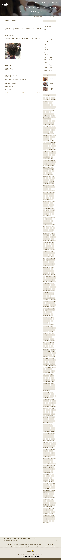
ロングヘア (54, 128)
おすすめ (49, 106)
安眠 (46, 381)
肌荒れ (49, 370)
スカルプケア (51, 101)
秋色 (51, 167)
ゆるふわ (49, 117)
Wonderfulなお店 (49, 242)
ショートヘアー (48, 122)
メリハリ (49, 285)
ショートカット (45, 256)
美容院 (47, 438)
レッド (53, 226)
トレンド (44, 103)
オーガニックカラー (45, 449)
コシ (46, 354)
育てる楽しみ (45, 445)
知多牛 (52, 492)
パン (49, 272)
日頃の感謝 (51, 406)
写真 (54, 465)
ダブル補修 (49, 367)
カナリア (50, 408)
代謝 (45, 219)
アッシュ (44, 254)
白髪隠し (47, 356)
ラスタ (54, 413)
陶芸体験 (44, 315)
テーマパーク (50, 149)
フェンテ (52, 495)
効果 (52, 254)
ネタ (54, 429)
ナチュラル (48, 156)
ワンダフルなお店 (52, 249)
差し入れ (52, 267)
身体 (53, 354)
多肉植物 (53, 183)
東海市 (44, 97)
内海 (44, 167)
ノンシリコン (45, 160)
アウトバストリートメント (46, 499)
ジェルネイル (45, 119)
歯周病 (44, 342)
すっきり (50, 188)
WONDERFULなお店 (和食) (48, 57)
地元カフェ (47, 135)
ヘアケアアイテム (50, 354)
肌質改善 (53, 235)
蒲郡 (54, 160)
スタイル (47, 522)
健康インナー (52, 431)
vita (49, 438)
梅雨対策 (44, 431)
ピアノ (47, 476)
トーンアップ (53, 401)
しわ (53, 440)
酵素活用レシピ (46, 47)
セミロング (49, 165)
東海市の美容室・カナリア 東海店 (10, 83)
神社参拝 (47, 331)
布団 (52, 213)
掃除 (49, 481)
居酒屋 (51, 304)
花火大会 (53, 144)
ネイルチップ (50, 420)
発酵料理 (50, 506)
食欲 (48, 504)
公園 (47, 267)
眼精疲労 (52, 383)
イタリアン (44, 304)
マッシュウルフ (50, 308)
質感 (51, 217)
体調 (53, 504)
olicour (52, 470)
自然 (53, 417)
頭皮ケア (52, 479)
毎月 (47, 301)
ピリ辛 (47, 424)
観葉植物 (44, 467)
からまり (44, 488)
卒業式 (47, 183)
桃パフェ (50, 508)
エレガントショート (45, 263)
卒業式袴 (51, 240)
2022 (44, 135)
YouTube (47, 358)
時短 (50, 401)
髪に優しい (44, 474)
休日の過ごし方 (45, 115)
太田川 (48, 304)
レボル (52, 461)
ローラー (48, 495)
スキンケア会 (48, 431)
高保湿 (48, 474)
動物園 (46, 147)
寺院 (53, 279)
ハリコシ (50, 219)
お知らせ (50, 329)
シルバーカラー (45, 297)
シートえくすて (51, 447)
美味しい (44, 158)
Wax (48, 138)
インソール (49, 226)
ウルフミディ (45, 285)
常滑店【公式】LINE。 (43, 4)
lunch (44, 281)
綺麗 (46, 194)
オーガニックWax (45, 513)
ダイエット (44, 363)
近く (44, 454)
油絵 (54, 299)
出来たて (44, 465)
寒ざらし (44, 517)
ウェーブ (47, 128)
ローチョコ (44, 288)
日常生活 (45, 52)
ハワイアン (54, 304)
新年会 (53, 329)
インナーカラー (53, 115)
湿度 (44, 147)
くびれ (52, 194)
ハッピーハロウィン (48, 185)
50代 (47, 501)
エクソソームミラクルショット (48, 39)
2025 (46, 342)
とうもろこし (52, 511)
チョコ (51, 190)
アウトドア (49, 404)
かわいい (46, 367)
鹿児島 (52, 265)
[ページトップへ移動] (56, 540)
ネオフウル (51, 392)
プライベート (45, 413)
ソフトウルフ (45, 372)
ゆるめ (49, 158)
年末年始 (44, 329)
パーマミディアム (45, 124)
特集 (44, 358)
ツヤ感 (44, 476)
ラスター (52, 397)
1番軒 (47, 467)
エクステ (54, 349)
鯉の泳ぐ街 (48, 517)
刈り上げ (44, 201)
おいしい (48, 131)
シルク (54, 151)
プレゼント (52, 256)
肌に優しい (52, 476)
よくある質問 (46, 49)
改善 (46, 279)
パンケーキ (48, 251)
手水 (51, 224)
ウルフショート (53, 285)
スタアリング (45, 497)
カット (45, 31)
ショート (44, 99)
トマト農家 (44, 292)
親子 (48, 415)
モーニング (44, 326)
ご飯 (48, 113)
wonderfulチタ (51, 451)
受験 (49, 479)
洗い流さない (50, 319)
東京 (46, 281)
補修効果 (44, 447)
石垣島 (49, 274)
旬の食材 (49, 511)
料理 (52, 331)
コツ (44, 110)
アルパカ (44, 456)
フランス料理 (45, 249)
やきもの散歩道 (52, 395)
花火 (53, 133)
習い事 (51, 306)
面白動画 (49, 470)
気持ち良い (48, 379)
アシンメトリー (45, 370)
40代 (51, 97)
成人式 (44, 226)
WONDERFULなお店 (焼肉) (48, 67)
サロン (52, 106)
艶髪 (47, 103)
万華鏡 (53, 176)
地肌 (44, 365)
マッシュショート (45, 181)
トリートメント (45, 106)
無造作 (44, 142)
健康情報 (45, 42)
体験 (47, 417)
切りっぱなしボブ (48, 167)
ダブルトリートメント (52, 449)
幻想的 (47, 442)
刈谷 (44, 299)
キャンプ (44, 183)
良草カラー (45, 37)
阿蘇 (47, 322)
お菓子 (53, 197)
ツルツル (44, 242)
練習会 (49, 256)
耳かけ (48, 119)
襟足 (52, 242)
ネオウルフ (49, 194)
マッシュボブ (45, 463)
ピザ (46, 415)
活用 (51, 370)
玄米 (44, 308)
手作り (47, 178)
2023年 (53, 224)
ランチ (49, 115)
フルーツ (50, 301)
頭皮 (51, 158)
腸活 (50, 140)
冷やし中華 (49, 445)
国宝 (49, 244)
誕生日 (48, 213)
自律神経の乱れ (45, 383)
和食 (50, 263)
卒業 (46, 374)
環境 (49, 299)
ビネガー (53, 292)
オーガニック (45, 138)
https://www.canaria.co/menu (10, 60)
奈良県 (53, 308)
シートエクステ (45, 351)
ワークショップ (49, 288)
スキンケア (50, 340)
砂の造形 (48, 406)
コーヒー (44, 483)
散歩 (50, 197)
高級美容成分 (49, 472)
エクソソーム (52, 324)
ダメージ (50, 520)
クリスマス (51, 206)
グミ (44, 429)
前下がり (52, 238)
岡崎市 (50, 417)
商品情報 (45, 44)
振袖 (52, 333)
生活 (48, 401)
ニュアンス (54, 135)
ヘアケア (50, 126)
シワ (44, 433)
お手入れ (51, 131)
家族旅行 (50, 424)
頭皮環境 (49, 515)
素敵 (47, 254)
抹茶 (48, 338)
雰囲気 (44, 522)
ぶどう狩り (48, 317)
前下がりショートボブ (46, 240)
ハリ (44, 354)
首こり (52, 360)
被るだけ (44, 395)
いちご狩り (44, 247)
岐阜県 (44, 210)
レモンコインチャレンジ (52, 483)
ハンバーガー (49, 492)
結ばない (47, 260)
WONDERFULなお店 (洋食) (48, 59)
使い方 (44, 374)
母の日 (54, 406)
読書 (47, 219)
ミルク (49, 486)
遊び (52, 404)
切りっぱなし (50, 133)
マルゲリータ (49, 292)
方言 (54, 367)
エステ (53, 433)
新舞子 (47, 390)
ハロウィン (47, 197)
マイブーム (47, 429)
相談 (47, 520)
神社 (44, 108)
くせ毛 (52, 499)
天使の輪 (44, 151)
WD (53, 319)
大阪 (48, 249)
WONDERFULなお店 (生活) (48, 69)
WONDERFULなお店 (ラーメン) (48, 64)
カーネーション (47, 454)
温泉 (51, 274)
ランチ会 (47, 258)
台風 (53, 181)
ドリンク (48, 235)
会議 (44, 331)
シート (54, 363)
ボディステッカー (45, 360)
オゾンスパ (49, 456)
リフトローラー (50, 342)
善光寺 (52, 208)
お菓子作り (44, 176)
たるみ (46, 433)
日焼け (44, 442)
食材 (44, 356)
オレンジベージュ (45, 169)
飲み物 (48, 363)
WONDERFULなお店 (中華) (48, 60)
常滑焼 (52, 313)
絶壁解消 (50, 128)
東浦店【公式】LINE (53, 4)
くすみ (48, 497)
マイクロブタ (53, 163)
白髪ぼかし (44, 492)
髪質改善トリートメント (46, 217)
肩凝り (51, 488)
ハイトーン (48, 233)
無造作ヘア (44, 156)
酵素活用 (52, 317)
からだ (50, 331)
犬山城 (47, 244)
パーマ (46, 110)
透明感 (44, 260)
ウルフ (44, 126)
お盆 (47, 447)
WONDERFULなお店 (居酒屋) (48, 65)
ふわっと (44, 235)
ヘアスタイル (48, 99)
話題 (47, 163)
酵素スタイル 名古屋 (47, 46)
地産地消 (47, 506)
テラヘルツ (44, 495)
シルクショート (45, 174)
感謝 (44, 420)
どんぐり (53, 178)
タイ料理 (44, 424)
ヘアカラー (48, 199)
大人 (44, 206)
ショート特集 (52, 385)
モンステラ (52, 272)
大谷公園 (49, 372)
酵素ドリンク (50, 222)
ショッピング (52, 233)
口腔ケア (48, 488)
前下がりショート (53, 281)
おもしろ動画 (51, 429)
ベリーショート (45, 113)
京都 (53, 244)
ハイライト (49, 147)
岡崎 (44, 279)
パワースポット (47, 108)
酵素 (52, 140)
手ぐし (48, 279)
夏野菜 (52, 151)
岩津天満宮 (52, 481)
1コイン (54, 488)
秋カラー (44, 192)
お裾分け (53, 185)
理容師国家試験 (51, 142)
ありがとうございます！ (46, 324)
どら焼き (47, 276)
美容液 (52, 169)
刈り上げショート (49, 201)
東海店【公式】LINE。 (33, 4)
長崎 (52, 367)
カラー (46, 165)
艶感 (48, 140)
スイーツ (50, 260)
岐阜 (54, 106)
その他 (45, 55)
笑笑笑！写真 (46, 54)
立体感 (53, 147)
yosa (51, 433)
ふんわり (51, 135)
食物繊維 (51, 363)
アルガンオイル (45, 399)
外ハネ (47, 126)
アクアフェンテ (51, 513)
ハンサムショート (49, 144)
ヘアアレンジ (50, 110)
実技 (54, 142)
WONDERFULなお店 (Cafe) (48, 62)
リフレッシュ (45, 511)
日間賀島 (54, 420)
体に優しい (51, 326)
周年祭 (52, 320)
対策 (48, 433)
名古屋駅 (44, 347)
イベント (44, 322)
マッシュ (44, 122)
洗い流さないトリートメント (47, 265)
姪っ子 (50, 440)
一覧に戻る (22, 92)
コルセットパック (49, 335)
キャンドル (48, 465)
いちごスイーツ (45, 222)
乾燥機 (44, 215)
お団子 (52, 156)
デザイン (44, 520)
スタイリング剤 (45, 313)
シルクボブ (53, 192)
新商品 (49, 351)
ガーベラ (52, 458)
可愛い (52, 122)
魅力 (51, 113)
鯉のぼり (44, 390)
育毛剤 (44, 172)
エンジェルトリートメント (46, 458)
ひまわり (49, 413)
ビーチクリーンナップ (46, 392)
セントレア (47, 210)
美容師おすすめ (45, 486)
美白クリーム (45, 338)
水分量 (53, 508)
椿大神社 (48, 395)
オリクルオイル (53, 490)
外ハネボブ (50, 181)
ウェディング (45, 470)
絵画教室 (48, 306)
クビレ (44, 276)
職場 (44, 490)
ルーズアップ (45, 208)
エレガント (44, 283)
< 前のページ (7, 92)
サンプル (52, 426)
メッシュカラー (45, 149)
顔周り (54, 276)
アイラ (44, 415)
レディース (44, 501)
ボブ (51, 99)
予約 (54, 388)
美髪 (53, 263)
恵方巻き (48, 349)
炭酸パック (44, 335)
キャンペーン (47, 206)
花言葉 (53, 454)
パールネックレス (45, 481)
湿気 (47, 483)
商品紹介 (53, 358)
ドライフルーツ (51, 247)
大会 (52, 117)
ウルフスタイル (45, 426)
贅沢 (47, 192)
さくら (44, 244)
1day (49, 365)
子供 (44, 117)
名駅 (52, 276)
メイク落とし (45, 388)
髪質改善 (45, 29)
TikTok (53, 438)
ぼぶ (53, 379)
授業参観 (44, 406)
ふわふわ (49, 238)
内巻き (49, 124)
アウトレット (48, 269)
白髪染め (53, 201)
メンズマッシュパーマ (46, 376)
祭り (47, 247)
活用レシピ (44, 317)
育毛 (51, 515)
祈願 (47, 451)
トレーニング (45, 140)
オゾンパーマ (13, 89)
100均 (54, 117)
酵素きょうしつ (52, 376)
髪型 (53, 97)
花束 (44, 194)
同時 (48, 224)
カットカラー (51, 422)
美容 (48, 426)
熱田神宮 (44, 451)
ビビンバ (44, 340)
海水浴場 (46, 310)
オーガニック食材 (45, 508)
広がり (53, 474)
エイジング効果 (45, 404)
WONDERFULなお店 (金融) (48, 70)
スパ (44, 381)
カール (44, 178)
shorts (49, 358)
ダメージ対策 (45, 515)
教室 (50, 235)
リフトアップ (45, 385)
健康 (44, 188)
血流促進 (49, 385)
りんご (52, 269)
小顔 (51, 351)
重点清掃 (50, 254)
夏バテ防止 (53, 445)
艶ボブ (44, 258)
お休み (47, 329)
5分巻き (51, 138)
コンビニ (44, 461)
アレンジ (52, 199)
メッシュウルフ (50, 374)
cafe (50, 163)
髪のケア (44, 397)
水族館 (51, 174)
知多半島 (53, 165)
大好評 (54, 370)
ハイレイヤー (45, 401)
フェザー (53, 288)
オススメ (44, 144)
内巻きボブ (44, 233)
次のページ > (38, 92)
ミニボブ (50, 176)
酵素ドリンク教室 (53, 365)
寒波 (46, 226)
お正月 (49, 281)
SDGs (44, 36)
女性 (49, 97)
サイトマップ (30, 547)
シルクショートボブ (48, 215)
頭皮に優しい (45, 504)
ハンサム (47, 142)
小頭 (53, 351)
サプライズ (44, 213)
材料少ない (48, 347)
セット (44, 438)
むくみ (50, 360)
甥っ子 (48, 440)
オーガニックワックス (51, 399)
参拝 (46, 172)
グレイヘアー (51, 231)
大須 (50, 276)
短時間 (53, 335)
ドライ (48, 463)
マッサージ (44, 379)
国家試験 (52, 160)
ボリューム (50, 356)
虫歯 (53, 340)
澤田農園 (51, 415)
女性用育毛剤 (52, 486)
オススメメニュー (45, 333)
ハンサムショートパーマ (46, 190)
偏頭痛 (49, 383)
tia (51, 438)
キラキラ (52, 465)
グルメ (53, 260)
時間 (46, 290)
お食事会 (54, 258)
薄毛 (50, 474)
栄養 (47, 315)
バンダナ (50, 178)
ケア (52, 520)
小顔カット (44, 163)
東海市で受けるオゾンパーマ (10, 86)
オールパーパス (45, 320)
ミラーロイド (46, 34)
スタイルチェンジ (45, 272)
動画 (51, 379)
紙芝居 (47, 340)
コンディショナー (45, 319)
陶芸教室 (44, 274)
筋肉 (54, 360)
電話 (49, 467)
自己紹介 (47, 408)
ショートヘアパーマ (45, 231)
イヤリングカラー (52, 210)
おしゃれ (54, 356)
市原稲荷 (47, 299)
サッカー (54, 442)
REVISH (52, 251)
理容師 (48, 160)
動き (50, 213)
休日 (53, 113)
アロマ (46, 117)
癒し (50, 183)
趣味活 (53, 306)
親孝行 (47, 422)
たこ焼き (44, 269)
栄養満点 (51, 504)
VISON (52, 283)
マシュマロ (52, 347)
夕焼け (50, 315)
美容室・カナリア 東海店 (8, 89)
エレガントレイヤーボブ (51, 310)
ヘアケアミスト (51, 501)
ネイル (46, 420)
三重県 (54, 274)
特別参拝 (52, 388)
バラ (51, 454)
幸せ (44, 290)
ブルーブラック (45, 224)
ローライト (49, 208)
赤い (54, 458)
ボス (48, 174)
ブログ (53, 408)
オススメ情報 (46, 41)
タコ (53, 517)
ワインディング (52, 108)
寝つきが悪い (49, 381)
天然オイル (44, 472)
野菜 (46, 308)
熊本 (49, 322)
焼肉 (44, 408)
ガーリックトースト (53, 463)
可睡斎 (48, 388)
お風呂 (48, 326)
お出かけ (54, 240)
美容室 (47, 97)
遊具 (49, 267)
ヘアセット (48, 397)
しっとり (47, 365)
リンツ (54, 190)
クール (54, 290)
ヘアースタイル (45, 133)
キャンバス (44, 301)
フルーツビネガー (50, 290)
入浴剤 (50, 169)
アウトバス (53, 126)
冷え (49, 476)
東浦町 (49, 313)
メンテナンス (45, 238)
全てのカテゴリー (46, 23)
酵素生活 (51, 349)
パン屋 (44, 128)
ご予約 (49, 320)
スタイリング (49, 283)
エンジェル (54, 301)
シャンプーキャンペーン (51, 297)
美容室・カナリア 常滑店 (47, 26)
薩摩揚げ (44, 267)
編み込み (44, 199)
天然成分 (47, 188)
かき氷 (47, 151)
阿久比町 (44, 306)
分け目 (51, 517)
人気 (53, 110)
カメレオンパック (48, 490)
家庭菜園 (44, 422)
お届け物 (44, 131)
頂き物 (50, 192)
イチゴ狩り (44, 251)
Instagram (44, 440)
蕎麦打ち (44, 417)
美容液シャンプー (45, 479)
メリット (54, 217)
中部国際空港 (51, 338)
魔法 (44, 185)
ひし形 (51, 279)
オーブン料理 (50, 442)
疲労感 (53, 381)
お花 (51, 413)
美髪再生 (44, 349)
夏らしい (50, 258)
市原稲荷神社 (50, 172)
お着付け (50, 333)
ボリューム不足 (52, 497)
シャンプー (54, 149)
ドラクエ (52, 467)
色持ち (44, 506)
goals (52, 472)
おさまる (53, 124)
